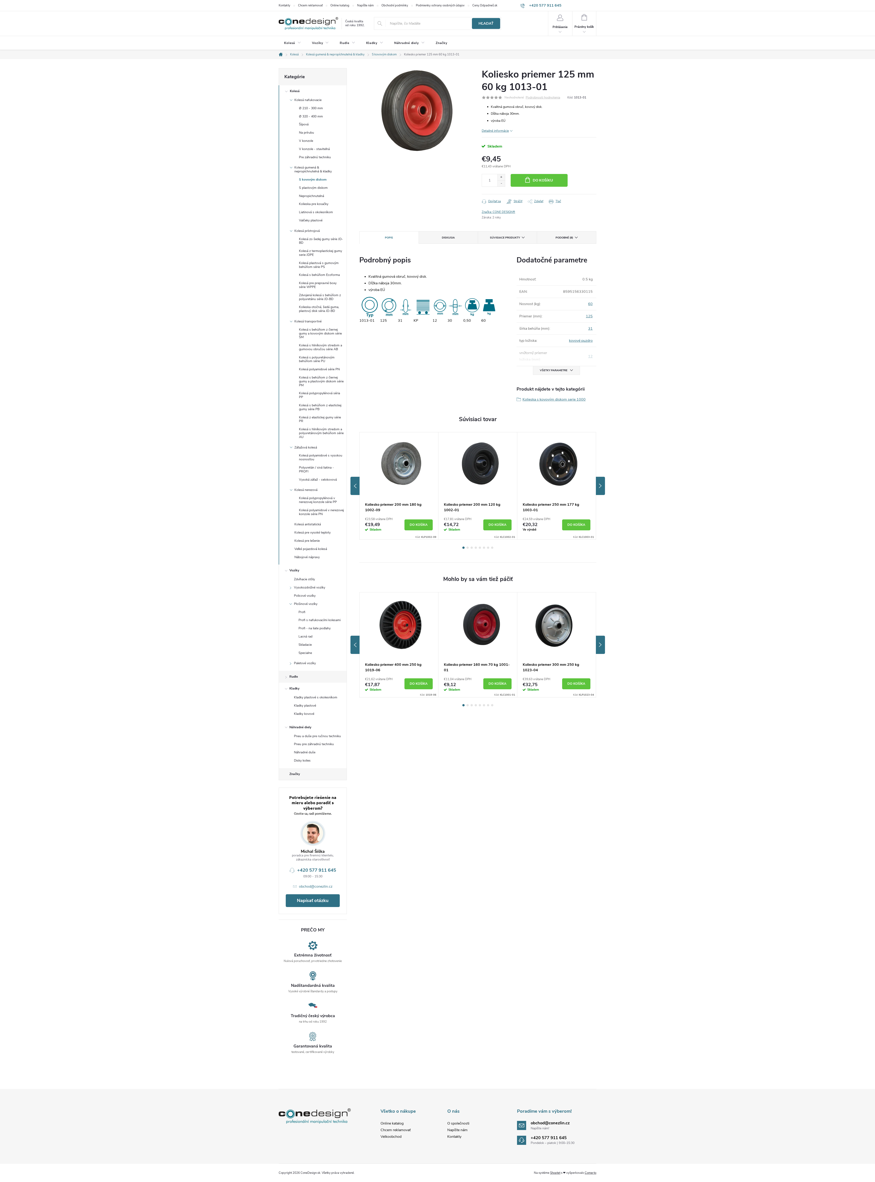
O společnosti (458, 1123)
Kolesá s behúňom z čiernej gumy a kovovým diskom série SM (320, 333)
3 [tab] (472, 548)
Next (600, 486)
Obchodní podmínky (394, 5)
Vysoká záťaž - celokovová (318, 479)
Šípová (304, 124)
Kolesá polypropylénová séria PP (319, 395)
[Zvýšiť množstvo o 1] (501, 177)
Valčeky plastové (310, 220)
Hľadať (486, 23)
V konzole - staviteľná (314, 149)
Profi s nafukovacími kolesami (320, 620)
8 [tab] (492, 548)
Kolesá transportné (308, 321)
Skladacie (305, 645)
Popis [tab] (389, 237)
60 (590, 303)
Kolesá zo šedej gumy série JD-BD (321, 241)
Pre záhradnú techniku (315, 157)
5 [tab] (480, 548)
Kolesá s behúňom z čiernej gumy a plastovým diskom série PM (321, 381)
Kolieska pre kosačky (313, 204)
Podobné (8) (564, 237)
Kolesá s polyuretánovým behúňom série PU (317, 359)
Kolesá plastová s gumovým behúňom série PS (319, 265)
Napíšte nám (365, 5)
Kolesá (295, 91)
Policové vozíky (305, 596)
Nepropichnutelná (311, 196)
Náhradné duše (304, 752)
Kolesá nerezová (305, 490)
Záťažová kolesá (305, 447)
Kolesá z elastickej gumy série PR (320, 419)
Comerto (590, 1173)
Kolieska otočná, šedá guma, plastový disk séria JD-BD (319, 309)
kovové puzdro (581, 340)
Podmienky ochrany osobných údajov (440, 5)
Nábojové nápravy (307, 557)
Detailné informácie (495, 131)
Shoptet (555, 1173)
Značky (294, 774)
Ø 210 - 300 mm (311, 108)
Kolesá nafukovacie (308, 100)
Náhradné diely (300, 727)
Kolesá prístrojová (307, 231)
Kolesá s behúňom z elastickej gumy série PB (320, 407)
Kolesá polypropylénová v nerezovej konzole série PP (318, 500)
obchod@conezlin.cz (315, 886)
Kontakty (284, 5)
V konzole (306, 141)
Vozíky (294, 570)
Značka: (498, 212)
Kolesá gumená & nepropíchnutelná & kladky (313, 169)
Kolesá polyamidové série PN (319, 369)
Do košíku (543, 180)
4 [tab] (476, 548)
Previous (355, 486)
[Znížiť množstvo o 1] (501, 183)
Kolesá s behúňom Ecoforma (319, 275)
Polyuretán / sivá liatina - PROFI (316, 469)
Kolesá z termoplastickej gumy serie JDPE (320, 253)
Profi (302, 612)
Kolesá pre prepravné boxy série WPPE (318, 285)
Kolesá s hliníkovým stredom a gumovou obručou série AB (320, 347)
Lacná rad (305, 636)
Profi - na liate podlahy (315, 628)
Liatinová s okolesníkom (316, 212)
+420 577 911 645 (316, 870)
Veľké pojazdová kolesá (310, 549)
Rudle (293, 676)
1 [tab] (463, 548)
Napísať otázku (313, 900)
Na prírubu (306, 132)
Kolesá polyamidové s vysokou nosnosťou (320, 457)
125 (589, 316)
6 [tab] (484, 548)
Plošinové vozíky (305, 604)
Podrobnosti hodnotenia (543, 98)
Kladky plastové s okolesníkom (315, 697)
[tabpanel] (399, 485)
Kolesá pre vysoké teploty (312, 532)
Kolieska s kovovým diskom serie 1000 (554, 399)
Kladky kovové (304, 714)
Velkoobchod (391, 1136)
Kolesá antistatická (307, 524)
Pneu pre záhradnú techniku (314, 744)
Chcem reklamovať (310, 5)
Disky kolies (302, 760)
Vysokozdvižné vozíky (309, 587)
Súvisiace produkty (505, 237)
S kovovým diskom (313, 179)
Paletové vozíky (305, 663)
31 (590, 328)
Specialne (305, 653)
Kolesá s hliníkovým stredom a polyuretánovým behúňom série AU (321, 433)
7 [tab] (488, 548)
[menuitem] (292, 43)
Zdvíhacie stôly (304, 579)
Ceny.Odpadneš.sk (484, 5)
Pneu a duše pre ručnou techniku (317, 736)
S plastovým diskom (313, 188)
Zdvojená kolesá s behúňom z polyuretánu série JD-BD (320, 297)
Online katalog (339, 5)
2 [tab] (467, 548)
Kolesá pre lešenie (307, 541)
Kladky (294, 688)
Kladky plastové (305, 705)
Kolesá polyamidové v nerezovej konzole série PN (321, 512)
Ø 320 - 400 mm (311, 116)
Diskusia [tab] (448, 237)
